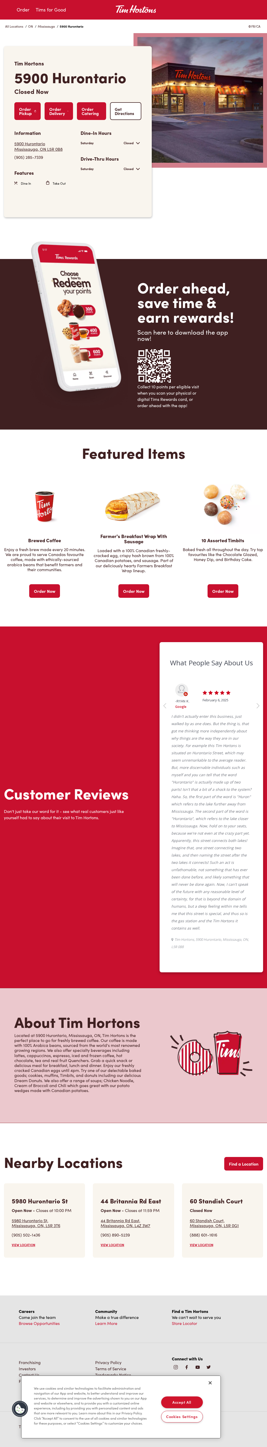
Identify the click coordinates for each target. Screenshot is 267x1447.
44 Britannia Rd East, (125, 1223)
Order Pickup (25, 111)
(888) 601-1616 (203, 1235)
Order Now (44, 591)
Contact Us (29, 1375)
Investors (27, 1368)
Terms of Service (110, 1368)
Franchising (30, 1362)
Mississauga (46, 26)
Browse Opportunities (39, 1323)
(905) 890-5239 (115, 1235)
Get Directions (124, 111)
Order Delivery (57, 111)
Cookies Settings (182, 1416)
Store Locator (184, 1323)
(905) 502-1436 (26, 1235)
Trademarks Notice (113, 1375)
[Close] (210, 1383)
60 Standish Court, (214, 1223)
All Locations (14, 26)
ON (30, 26)
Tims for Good (51, 10)
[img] (209, 1367)
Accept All (181, 1402)
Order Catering (90, 111)
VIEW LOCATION (23, 1245)
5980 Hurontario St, (36, 1223)
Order (23, 10)
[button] (20, 1409)
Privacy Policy (108, 1362)
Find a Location (243, 1164)
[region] (121, 1407)
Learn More (106, 1323)
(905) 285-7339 (28, 157)
